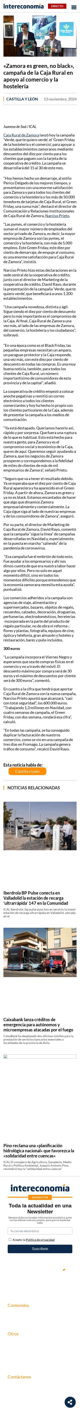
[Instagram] (53, 1284)
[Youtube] (40, 1284)
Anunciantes (17, 1321)
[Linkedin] (66, 1284)
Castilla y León (22, 99)
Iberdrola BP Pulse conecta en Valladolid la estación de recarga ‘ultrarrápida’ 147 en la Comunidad (35, 898)
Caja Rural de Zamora (21, 135)
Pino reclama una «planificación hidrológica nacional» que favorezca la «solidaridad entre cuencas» (38, 1150)
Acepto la (34, 1239)
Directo (57, 6)
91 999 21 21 (17, 1395)
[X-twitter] (14, 1284)
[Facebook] (27, 1284)
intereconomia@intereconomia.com (34, 1388)
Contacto (15, 1342)
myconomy (16, 1314)
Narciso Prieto (57, 215)
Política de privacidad (23, 1357)
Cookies (14, 1364)
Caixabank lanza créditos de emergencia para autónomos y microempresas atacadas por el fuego (38, 1024)
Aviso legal (15, 1350)
